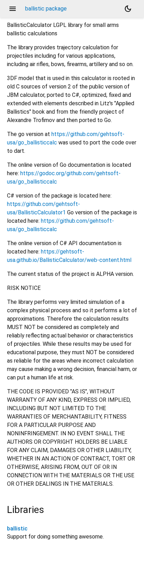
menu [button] (12, 9)
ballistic (17, 528)
